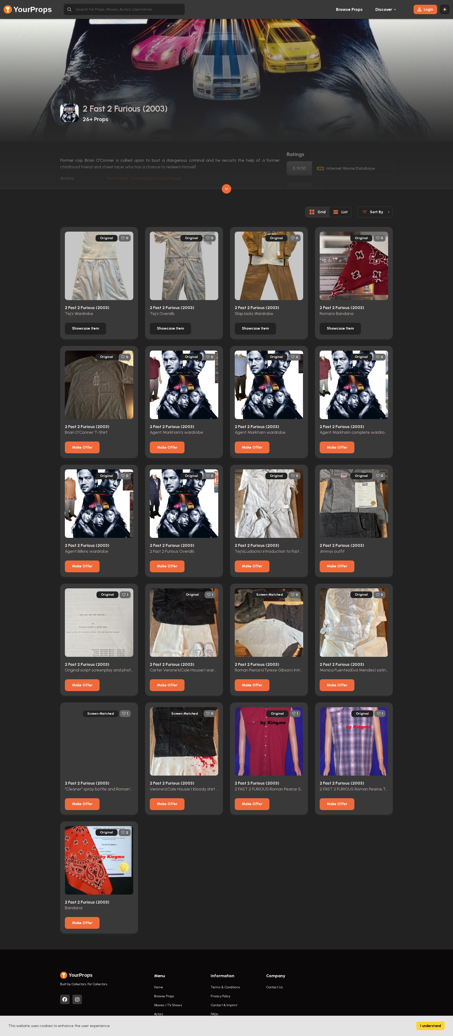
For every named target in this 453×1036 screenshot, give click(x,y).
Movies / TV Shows (168, 1005)
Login (428, 9)
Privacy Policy (220, 996)
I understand (430, 1026)
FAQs (214, 1014)
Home (158, 987)
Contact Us (274, 987)
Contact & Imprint (224, 1005)
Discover (383, 9)
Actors (158, 1014)
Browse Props (349, 9)
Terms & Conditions (225, 987)
